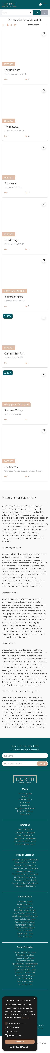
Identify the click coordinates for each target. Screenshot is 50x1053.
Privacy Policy (25, 814)
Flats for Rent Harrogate (25, 975)
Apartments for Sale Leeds (25, 919)
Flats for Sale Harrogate (25, 927)
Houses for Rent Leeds (24, 957)
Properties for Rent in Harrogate (25, 874)
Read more (25, 1018)
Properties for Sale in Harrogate (25, 859)
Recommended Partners (25, 808)
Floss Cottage (11, 240)
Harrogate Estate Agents (25, 832)
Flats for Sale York (25, 936)
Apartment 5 (11, 467)
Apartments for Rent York (25, 972)
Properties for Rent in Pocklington (25, 883)
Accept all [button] (19, 1042)
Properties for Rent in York (25, 886)
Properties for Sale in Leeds (25, 865)
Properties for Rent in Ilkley (25, 877)
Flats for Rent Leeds (25, 981)
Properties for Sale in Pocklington (25, 868)
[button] (20, 1047)
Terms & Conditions (25, 811)
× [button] (34, 999)
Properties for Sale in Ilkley (25, 862)
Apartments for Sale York (25, 924)
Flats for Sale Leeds (25, 933)
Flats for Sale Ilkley (25, 930)
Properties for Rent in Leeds (25, 880)
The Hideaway (11, 126)
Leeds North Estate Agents (25, 838)
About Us (25, 796)
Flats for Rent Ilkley (24, 978)
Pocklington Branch (25, 904)
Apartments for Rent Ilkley (25, 966)
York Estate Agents (25, 829)
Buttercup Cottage (13, 296)
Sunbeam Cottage (13, 410)
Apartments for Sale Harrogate (25, 916)
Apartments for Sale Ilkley (25, 921)
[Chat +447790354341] (40, 4)
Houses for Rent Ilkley (25, 954)
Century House (12, 70)
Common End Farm (14, 353)
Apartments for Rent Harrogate (25, 963)
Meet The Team (25, 799)
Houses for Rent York (25, 960)
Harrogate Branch (25, 901)
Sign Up (42, 763)
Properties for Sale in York (25, 871)
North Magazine (25, 793)
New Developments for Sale (25, 913)
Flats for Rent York (25, 984)
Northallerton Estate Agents (25, 841)
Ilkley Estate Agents (25, 835)
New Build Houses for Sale (25, 910)
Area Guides (25, 805)
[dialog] (19, 1023)
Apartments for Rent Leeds (25, 969)
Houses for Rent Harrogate (25, 952)
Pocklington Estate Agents (24, 844)
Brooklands (10, 183)
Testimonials (25, 802)
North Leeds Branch (25, 907)
